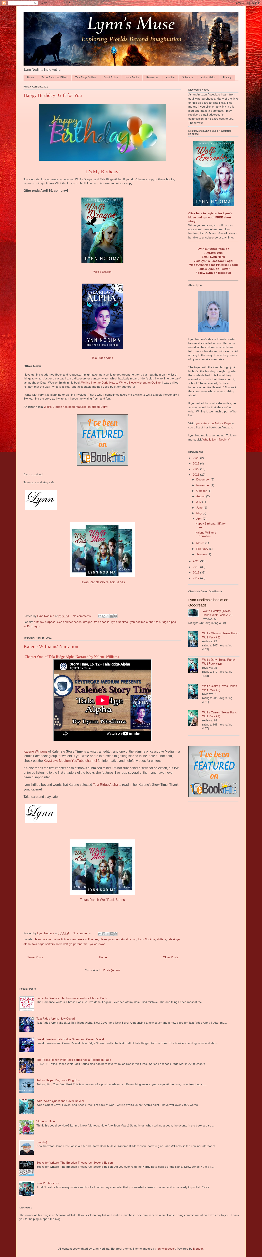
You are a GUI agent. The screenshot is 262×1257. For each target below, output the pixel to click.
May (199, 513)
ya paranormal (78, 944)
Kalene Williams (35, 751)
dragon (87, 621)
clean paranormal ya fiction (51, 939)
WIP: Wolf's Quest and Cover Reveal (60, 1101)
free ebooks (101, 621)
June (199, 507)
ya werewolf (97, 944)
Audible (170, 77)
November (203, 485)
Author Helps (208, 77)
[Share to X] (108, 616)
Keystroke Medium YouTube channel (70, 760)
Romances (152, 77)
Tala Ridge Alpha (102, 357)
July (199, 501)
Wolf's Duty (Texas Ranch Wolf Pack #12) (219, 661)
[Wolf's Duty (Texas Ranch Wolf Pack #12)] (195, 666)
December (203, 479)
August (201, 496)
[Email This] (100, 616)
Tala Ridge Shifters (85, 77)
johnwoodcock (166, 1248)
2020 (196, 561)
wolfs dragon (32, 626)
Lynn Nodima (119, 621)
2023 (196, 463)
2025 (196, 458)
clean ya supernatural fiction (118, 939)
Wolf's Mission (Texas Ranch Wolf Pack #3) (220, 635)
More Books (132, 77)
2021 (196, 474)
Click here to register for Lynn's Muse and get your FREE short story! (210, 217)
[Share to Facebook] (112, 616)
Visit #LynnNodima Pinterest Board (213, 264)
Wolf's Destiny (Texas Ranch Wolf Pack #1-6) (218, 613)
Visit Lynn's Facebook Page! (213, 260)
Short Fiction (111, 77)
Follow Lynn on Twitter (213, 268)
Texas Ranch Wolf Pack (55, 77)
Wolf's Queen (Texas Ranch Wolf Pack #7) (220, 714)
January (202, 554)
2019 (196, 567)
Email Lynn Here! (213, 256)
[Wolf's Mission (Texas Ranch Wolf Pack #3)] (195, 639)
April (199, 518)
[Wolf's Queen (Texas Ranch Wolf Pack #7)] (195, 718)
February (202, 548)
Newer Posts (35, 957)
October (202, 490)
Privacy (227, 77)
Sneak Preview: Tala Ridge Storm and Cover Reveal (70, 1039)
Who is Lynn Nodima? (216, 439)
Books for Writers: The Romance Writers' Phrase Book (71, 998)
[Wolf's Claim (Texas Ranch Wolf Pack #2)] (195, 692)
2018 (196, 572)
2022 (196, 469)
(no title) (41, 1142)
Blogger (198, 1248)
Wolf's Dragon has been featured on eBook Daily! (76, 406)
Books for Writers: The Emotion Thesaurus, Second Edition (74, 1162)
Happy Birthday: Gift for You (53, 95)
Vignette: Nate (45, 1121)
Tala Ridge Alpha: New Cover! (55, 1018)
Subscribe (187, 77)
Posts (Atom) (111, 970)
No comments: (82, 616)
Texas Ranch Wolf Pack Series (102, 582)
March (200, 543)
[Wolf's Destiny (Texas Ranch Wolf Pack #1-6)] (195, 613)
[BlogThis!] (104, 616)
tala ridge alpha (166, 621)
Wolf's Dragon (102, 271)
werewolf (62, 944)
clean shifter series (69, 621)
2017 (196, 578)
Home (30, 77)
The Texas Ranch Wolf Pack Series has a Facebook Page (73, 1059)
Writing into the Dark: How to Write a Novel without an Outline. (121, 382)
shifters (161, 939)
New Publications (47, 1183)
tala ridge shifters (43, 944)
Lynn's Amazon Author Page (212, 423)
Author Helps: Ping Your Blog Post (58, 1080)
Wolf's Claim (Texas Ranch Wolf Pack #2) (219, 688)
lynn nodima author (142, 621)
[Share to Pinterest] (115, 616)
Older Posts (170, 957)
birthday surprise (44, 621)
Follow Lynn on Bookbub (213, 272)
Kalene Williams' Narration (51, 646)
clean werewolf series (84, 939)
